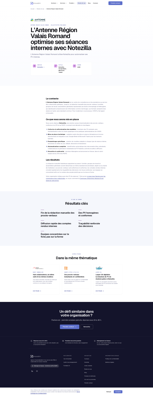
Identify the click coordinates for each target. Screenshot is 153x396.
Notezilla (40, 67)
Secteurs (53, 3)
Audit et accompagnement (70, 362)
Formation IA (67, 365)
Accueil (32, 9)
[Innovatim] (36, 3)
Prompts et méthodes (90, 376)
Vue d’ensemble (68, 359)
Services (62, 3)
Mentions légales (109, 362)
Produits (71, 3)
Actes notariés (88, 365)
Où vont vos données (90, 379)
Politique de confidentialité (112, 359)
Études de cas (81, 3)
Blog (89, 3)
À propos (95, 3)
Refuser (108, 391)
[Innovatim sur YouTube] (37, 371)
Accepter (118, 391)
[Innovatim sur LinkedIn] (32, 371)
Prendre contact (115, 3)
